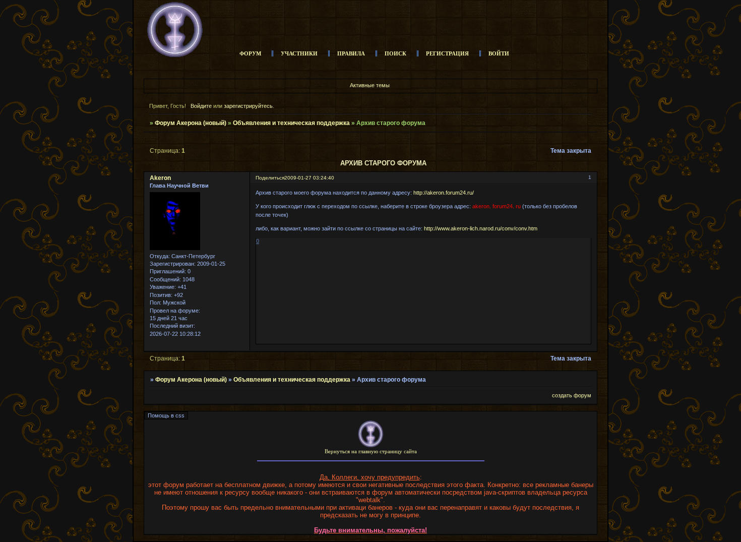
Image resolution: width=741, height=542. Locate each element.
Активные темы (370, 85)
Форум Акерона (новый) (190, 123)
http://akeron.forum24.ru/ (443, 193)
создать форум (571, 395)
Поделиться (270, 177)
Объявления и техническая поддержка (291, 123)
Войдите (201, 106)
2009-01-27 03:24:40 (309, 177)
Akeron (160, 178)
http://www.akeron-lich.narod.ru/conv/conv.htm (480, 228)
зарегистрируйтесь (248, 106)
